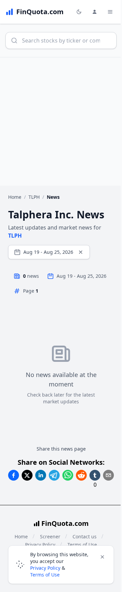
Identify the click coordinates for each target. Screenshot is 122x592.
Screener (50, 536)
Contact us (85, 536)
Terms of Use (45, 574)
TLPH (34, 197)
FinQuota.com (65, 523)
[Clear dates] (80, 252)
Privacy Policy (45, 568)
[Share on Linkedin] (40, 475)
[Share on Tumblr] (94, 475)
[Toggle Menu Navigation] (110, 11)
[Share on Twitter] (27, 475)
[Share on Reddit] (81, 475)
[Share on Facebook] (13, 475)
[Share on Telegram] (54, 475)
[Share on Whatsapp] (67, 475)
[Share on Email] (108, 475)
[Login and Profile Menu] (94, 11)
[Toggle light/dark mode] (79, 11)
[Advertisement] (61, 121)
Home (14, 197)
